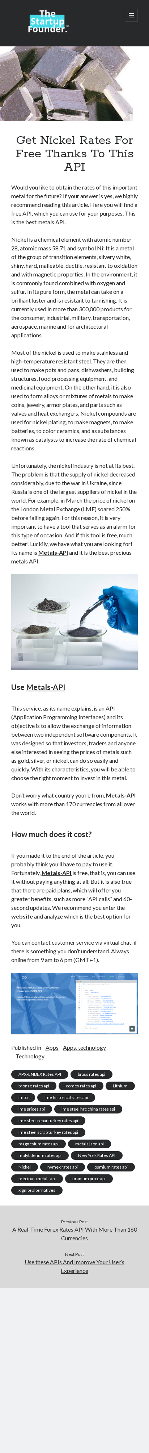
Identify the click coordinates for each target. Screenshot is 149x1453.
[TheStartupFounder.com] (47, 31)
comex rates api (81, 1085)
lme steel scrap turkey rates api (48, 1132)
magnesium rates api (38, 1143)
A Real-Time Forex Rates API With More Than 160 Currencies (74, 1233)
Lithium (120, 1085)
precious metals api (37, 1178)
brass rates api (91, 1074)
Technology (30, 1056)
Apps (52, 1047)
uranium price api (89, 1178)
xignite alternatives (36, 1190)
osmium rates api (111, 1167)
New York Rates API (96, 1155)
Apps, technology (84, 1047)
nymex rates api (62, 1167)
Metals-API (53, 552)
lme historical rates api (66, 1097)
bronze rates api (33, 1085)
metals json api (89, 1143)
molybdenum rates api (39, 1155)
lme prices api (31, 1109)
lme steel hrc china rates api (88, 1109)
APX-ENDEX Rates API (39, 1074)
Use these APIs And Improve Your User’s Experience (74, 1266)
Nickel (24, 1167)
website (22, 916)
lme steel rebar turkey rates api (48, 1120)
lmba (23, 1097)
